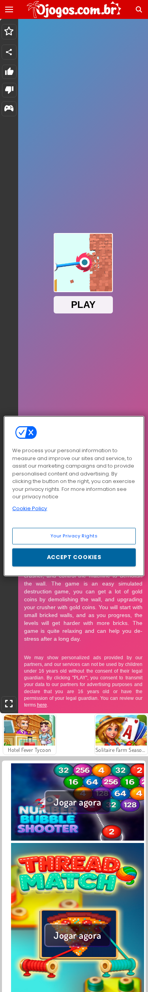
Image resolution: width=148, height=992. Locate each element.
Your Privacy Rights (74, 536)
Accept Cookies (74, 557)
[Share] (9, 52)
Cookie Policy (29, 508)
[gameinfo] (9, 109)
